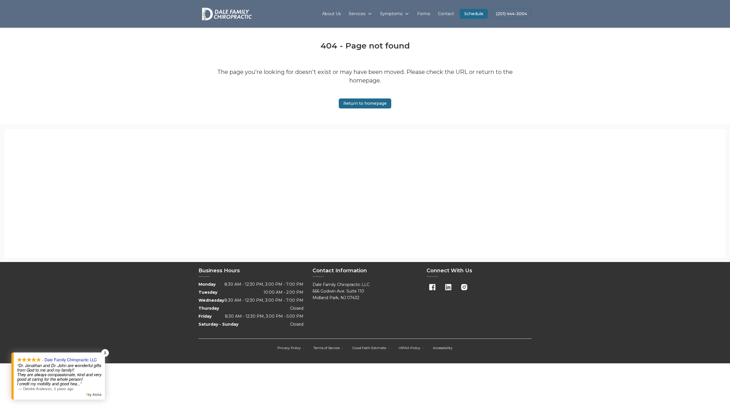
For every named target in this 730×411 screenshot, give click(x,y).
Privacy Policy (290, 348)
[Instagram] (464, 287)
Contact (446, 13)
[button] (474, 14)
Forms (423, 13)
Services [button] (357, 13)
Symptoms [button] (391, 13)
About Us (331, 13)
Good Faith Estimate (371, 348)
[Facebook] (432, 287)
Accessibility (443, 348)
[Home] (226, 14)
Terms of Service (328, 348)
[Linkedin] (448, 287)
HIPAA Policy (411, 348)
